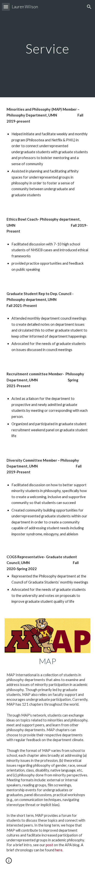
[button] (6, 6)
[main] (47, 48)
